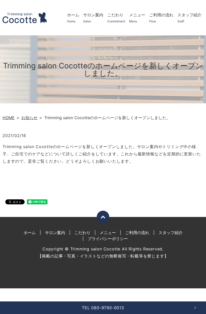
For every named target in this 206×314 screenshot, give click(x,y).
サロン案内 (93, 17)
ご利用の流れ (161, 17)
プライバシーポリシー (108, 238)
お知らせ (29, 117)
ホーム (73, 17)
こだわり (116, 17)
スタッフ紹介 (189, 17)
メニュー (137, 17)
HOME (9, 117)
